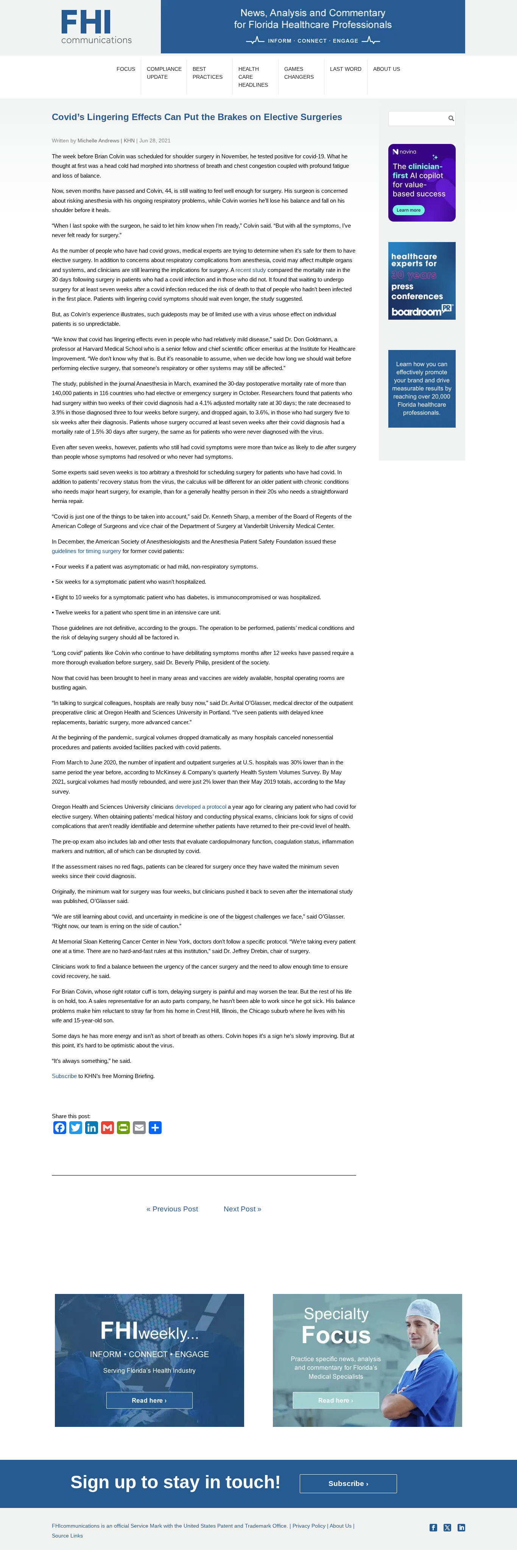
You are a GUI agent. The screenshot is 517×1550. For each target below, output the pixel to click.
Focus (126, 69)
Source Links (67, 1536)
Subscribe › (348, 1484)
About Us (386, 69)
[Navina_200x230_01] (422, 219)
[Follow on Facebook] (433, 1527)
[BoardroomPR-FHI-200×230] (422, 317)
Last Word (345, 69)
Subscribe (64, 1076)
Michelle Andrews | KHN (106, 141)
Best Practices (208, 73)
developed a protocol (200, 806)
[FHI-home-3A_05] (367, 1425)
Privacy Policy (309, 1526)
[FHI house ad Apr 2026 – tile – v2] (422, 425)
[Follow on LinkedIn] (461, 1527)
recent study (250, 270)
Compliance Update (164, 73)
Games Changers (299, 73)
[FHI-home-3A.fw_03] (149, 1425)
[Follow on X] (447, 1527)
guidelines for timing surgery (86, 551)
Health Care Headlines (253, 77)
